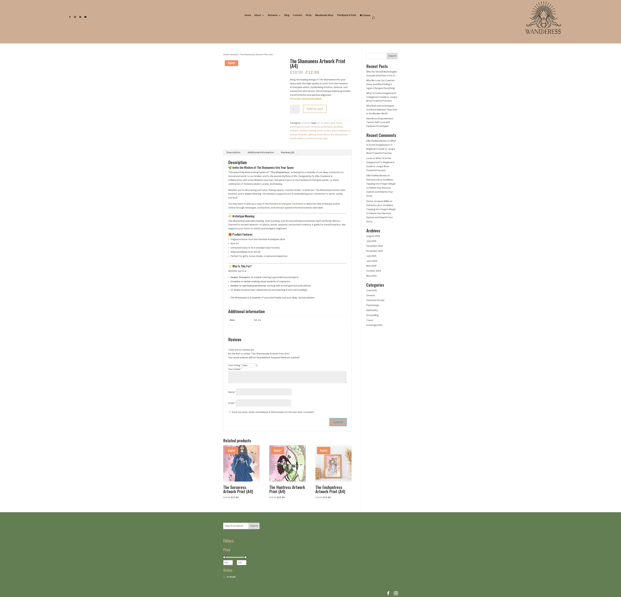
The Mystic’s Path (346, 15)
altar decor (336, 123)
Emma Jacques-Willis (377, 201)
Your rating (234, 365)
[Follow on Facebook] (70, 18)
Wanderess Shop (324, 15)
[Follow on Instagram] (75, 18)
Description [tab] (233, 152)
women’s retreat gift (317, 138)
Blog (286, 15)
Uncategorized (374, 325)
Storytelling (372, 315)
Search (392, 56)
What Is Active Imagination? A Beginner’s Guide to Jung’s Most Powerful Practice (381, 97)
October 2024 (373, 271)
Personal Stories (375, 300)
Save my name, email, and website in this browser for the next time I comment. (273, 412)
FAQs (308, 15)
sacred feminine (298, 134)
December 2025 (374, 246)
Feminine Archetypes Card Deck (285, 204)
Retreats (273, 15)
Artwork (234, 54)
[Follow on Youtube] (85, 18)
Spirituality (372, 310)
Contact (297, 15)
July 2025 (371, 256)
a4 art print (323, 123)
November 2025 (374, 251)
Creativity (371, 290)
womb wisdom (297, 138)
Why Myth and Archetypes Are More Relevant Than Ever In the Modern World (381, 110)
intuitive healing (308, 131)
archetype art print (300, 127)
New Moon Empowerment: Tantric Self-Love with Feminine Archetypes (380, 122)
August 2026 (373, 236)
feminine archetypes (322, 127)
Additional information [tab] (261, 152)
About (257, 15)
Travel (369, 320)
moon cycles (324, 131)
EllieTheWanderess (376, 141)
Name (232, 392)
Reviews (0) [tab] (287, 152)
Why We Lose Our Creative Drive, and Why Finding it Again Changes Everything (380, 84)
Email (231, 403)
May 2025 (371, 266)
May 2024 (371, 276)
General (370, 295)
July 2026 (371, 241)
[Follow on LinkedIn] (80, 18)
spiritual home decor (318, 134)
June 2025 (371, 261)
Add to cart (315, 109)
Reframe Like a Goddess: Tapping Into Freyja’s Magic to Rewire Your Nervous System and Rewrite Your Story (381, 188)
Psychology (372, 305)
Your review (235, 369)
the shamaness (339, 134)
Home (248, 15)
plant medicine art (341, 131)
